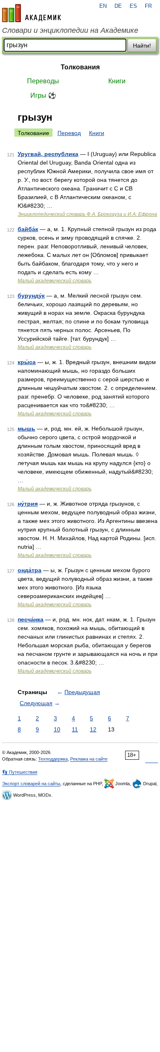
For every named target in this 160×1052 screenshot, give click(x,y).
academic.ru (31, 13)
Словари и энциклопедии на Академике (70, 30)
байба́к (28, 229)
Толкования (80, 67)
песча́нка (30, 619)
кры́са (27, 362)
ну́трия (28, 503)
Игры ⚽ (43, 95)
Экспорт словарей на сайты (31, 783)
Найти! (142, 45)
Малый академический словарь (54, 281)
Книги (117, 81)
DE (118, 6)
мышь (26, 428)
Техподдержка (53, 758)
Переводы (43, 81)
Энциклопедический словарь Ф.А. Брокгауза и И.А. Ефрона (87, 214)
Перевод (69, 133)
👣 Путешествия (19, 772)
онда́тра (29, 570)
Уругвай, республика (48, 154)
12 (93, 729)
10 (57, 729)
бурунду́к (31, 295)
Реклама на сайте (88, 758)
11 (75, 729)
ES (133, 6)
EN (103, 6)
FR (148, 6)
